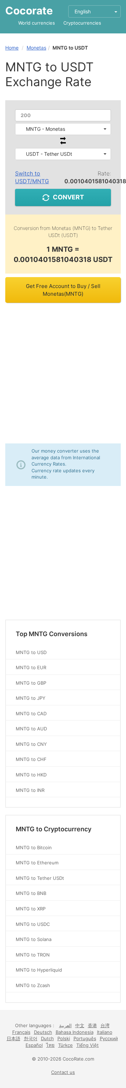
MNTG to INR (30, 790)
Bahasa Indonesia (74, 1032)
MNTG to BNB (31, 893)
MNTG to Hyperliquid (39, 970)
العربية (65, 1025)
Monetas (36, 48)
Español (34, 1045)
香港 (92, 1025)
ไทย (50, 1045)
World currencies (36, 23)
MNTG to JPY (31, 698)
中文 (79, 1025)
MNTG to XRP (31, 908)
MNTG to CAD (31, 713)
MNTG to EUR (31, 667)
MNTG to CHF (31, 759)
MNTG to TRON (33, 955)
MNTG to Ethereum (37, 862)
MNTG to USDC (33, 924)
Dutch (47, 1038)
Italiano (104, 1032)
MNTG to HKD (31, 774)
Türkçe (65, 1045)
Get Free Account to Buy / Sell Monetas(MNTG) (63, 290)
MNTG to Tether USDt (40, 878)
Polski (63, 1038)
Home (12, 48)
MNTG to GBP (31, 683)
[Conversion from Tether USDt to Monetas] (63, 143)
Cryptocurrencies (82, 23)
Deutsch (43, 1032)
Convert (68, 197)
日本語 (13, 1038)
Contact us (63, 1072)
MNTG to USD (31, 652)
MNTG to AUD (31, 728)
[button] (63, 129)
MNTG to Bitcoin (34, 847)
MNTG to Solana (33, 939)
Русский (109, 1038)
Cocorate (29, 10)
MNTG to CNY (31, 744)
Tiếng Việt (87, 1045)
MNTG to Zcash (33, 985)
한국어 (30, 1038)
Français (21, 1032)
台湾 (105, 1025)
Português (85, 1038)
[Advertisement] (63, 373)
